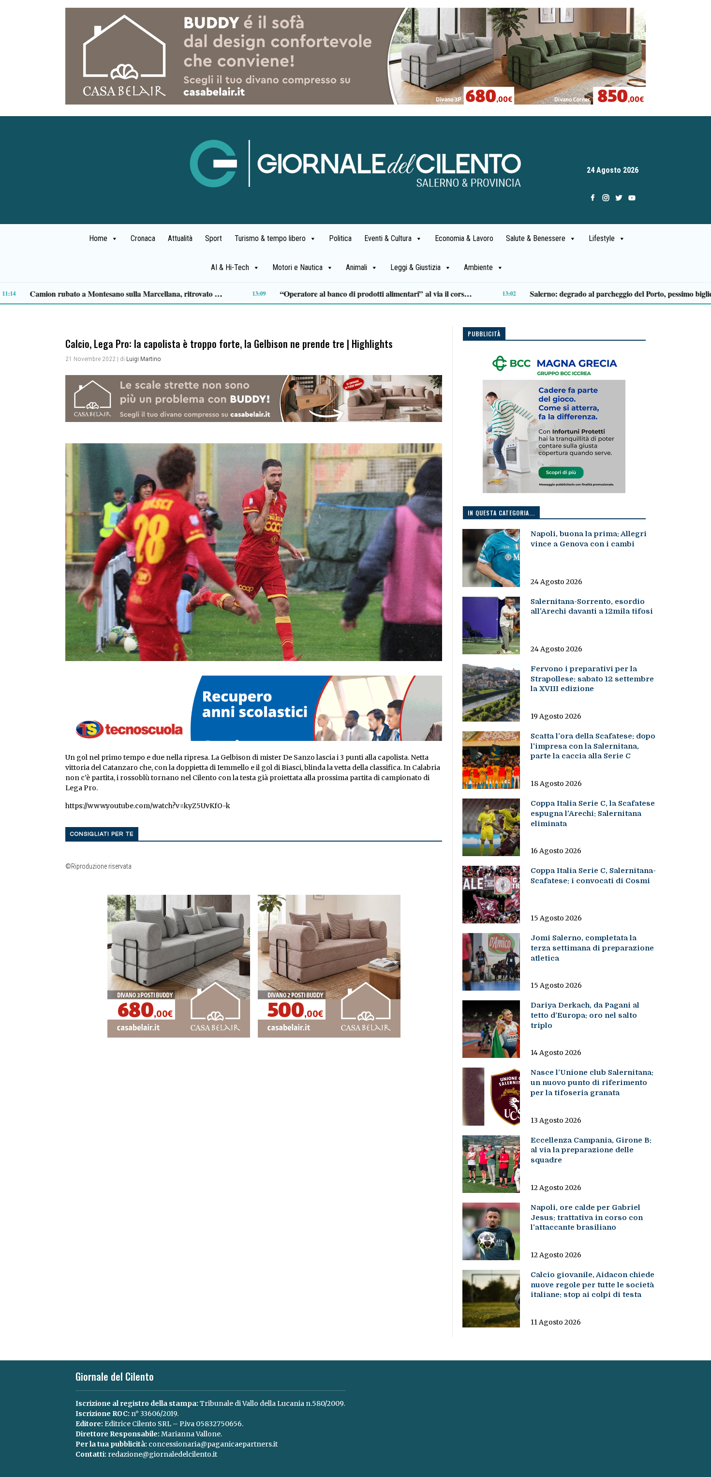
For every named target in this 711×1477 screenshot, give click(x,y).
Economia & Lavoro (464, 238)
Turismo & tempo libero (270, 238)
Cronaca (143, 238)
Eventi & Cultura (388, 238)
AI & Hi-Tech (230, 267)
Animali (356, 267)
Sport (213, 238)
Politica (340, 238)
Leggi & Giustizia (415, 267)
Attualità (180, 238)
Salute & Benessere (535, 238)
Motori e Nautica (297, 267)
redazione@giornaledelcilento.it (162, 1454)
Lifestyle (602, 238)
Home (98, 238)
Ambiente (478, 267)
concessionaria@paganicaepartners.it (213, 1444)
